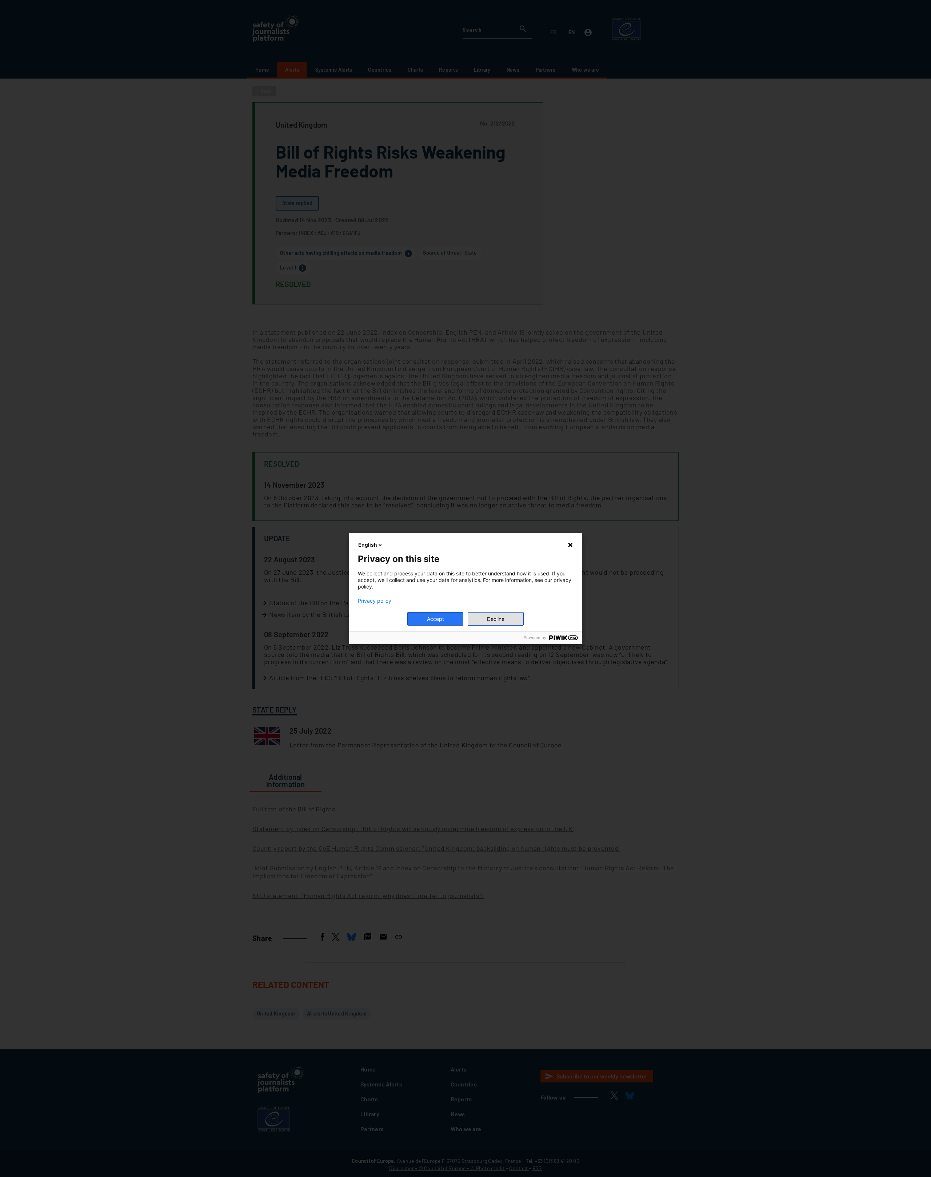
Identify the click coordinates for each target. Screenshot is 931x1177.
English (367, 545)
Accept (435, 619)
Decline (495, 619)
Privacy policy (374, 601)
